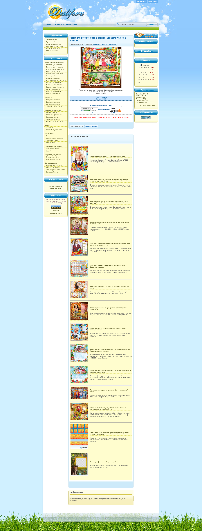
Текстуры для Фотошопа (54, 106)
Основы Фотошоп (51, 112)
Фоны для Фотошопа (52, 104)
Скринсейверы (50, 142)
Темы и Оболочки (51, 140)
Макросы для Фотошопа (53, 85)
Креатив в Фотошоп (52, 117)
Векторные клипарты (52, 102)
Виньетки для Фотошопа (54, 67)
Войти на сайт (141, 1)
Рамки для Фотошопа (53, 71)
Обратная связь (58, 24)
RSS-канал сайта (51, 51)
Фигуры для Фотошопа (53, 89)
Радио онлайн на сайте (53, 48)
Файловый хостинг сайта (54, 46)
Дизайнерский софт (52, 149)
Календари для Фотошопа (54, 69)
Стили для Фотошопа (53, 76)
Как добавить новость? (53, 44)
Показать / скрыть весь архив (145, 105)
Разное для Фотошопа (53, 94)
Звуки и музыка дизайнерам (55, 170)
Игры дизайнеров (51, 172)
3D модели (49, 127)
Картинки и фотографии (53, 165)
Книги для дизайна (52, 157)
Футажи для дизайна (52, 167)
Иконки (48, 136)
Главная (48, 24)
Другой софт (50, 151)
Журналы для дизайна (53, 159)
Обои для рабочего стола (54, 138)
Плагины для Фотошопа (53, 82)
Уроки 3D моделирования (54, 130)
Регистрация (152, 1)
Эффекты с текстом (52, 119)
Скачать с (101, 97)
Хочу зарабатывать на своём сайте (56, 187)
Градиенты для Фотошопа (54, 87)
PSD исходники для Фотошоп (55, 80)
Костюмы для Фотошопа (54, 65)
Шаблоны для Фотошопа (54, 74)
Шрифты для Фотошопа (53, 91)
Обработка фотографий (53, 115)
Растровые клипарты (52, 100)
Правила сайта (71, 24)
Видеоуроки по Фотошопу (54, 121)
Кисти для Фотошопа (52, 78)
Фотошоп (96, 44)
